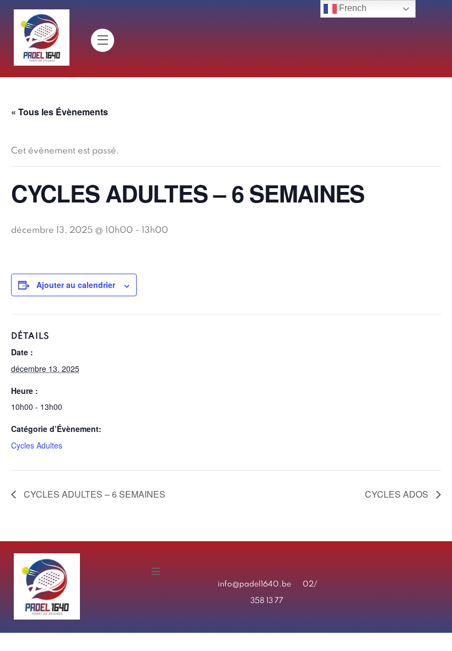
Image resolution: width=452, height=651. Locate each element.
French (352, 8)
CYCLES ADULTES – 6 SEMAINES (93, 494)
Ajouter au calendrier (75, 284)
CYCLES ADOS (398, 494)
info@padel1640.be (254, 584)
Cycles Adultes (36, 445)
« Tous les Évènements (59, 111)
